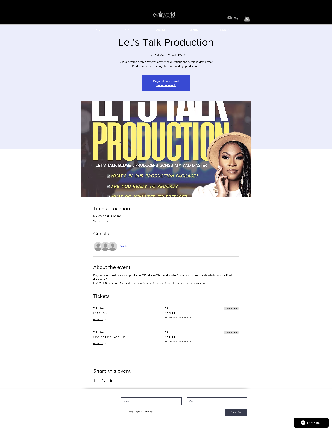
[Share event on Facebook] (94, 380)
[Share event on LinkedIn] (111, 380)
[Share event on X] (103, 380)
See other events (166, 85)
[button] (247, 18)
